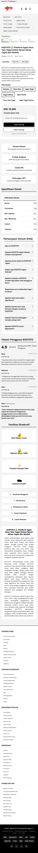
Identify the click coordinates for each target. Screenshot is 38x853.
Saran (5, 702)
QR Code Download (9, 813)
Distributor (7, 762)
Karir (5, 645)
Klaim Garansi (7, 686)
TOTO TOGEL (7, 24)
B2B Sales (6, 756)
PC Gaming (6, 712)
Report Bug (7, 816)
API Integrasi (7, 778)
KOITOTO (6, 17)
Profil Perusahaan (9, 636)
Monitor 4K (6, 721)
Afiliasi (5, 750)
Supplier (6, 775)
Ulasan (5, 698)
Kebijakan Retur (8, 683)
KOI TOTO (18, 17)
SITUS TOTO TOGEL (23, 27)
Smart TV (6, 733)
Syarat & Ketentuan (9, 654)
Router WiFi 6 (7, 730)
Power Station (8, 718)
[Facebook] (12, 846)
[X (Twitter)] (21, 846)
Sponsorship (7, 759)
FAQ (4, 692)
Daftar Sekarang (19, 130)
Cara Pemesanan (8, 674)
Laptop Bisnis (7, 715)
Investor (6, 771)
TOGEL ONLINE (22, 24)
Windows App (7, 797)
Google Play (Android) (10, 791)
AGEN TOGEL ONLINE (10, 31)
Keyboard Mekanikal (9, 727)
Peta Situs (22, 833)
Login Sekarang (19, 124)
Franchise (6, 768)
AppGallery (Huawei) (9, 794)
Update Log (7, 806)
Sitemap (6, 664)
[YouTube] (26, 846)
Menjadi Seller (7, 753)
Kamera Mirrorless (9, 737)
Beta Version (7, 803)
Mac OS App (7, 800)
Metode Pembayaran (10, 677)
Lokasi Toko (7, 657)
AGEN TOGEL (20, 21)
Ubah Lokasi (24, 118)
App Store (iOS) (8, 788)
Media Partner (7, 765)
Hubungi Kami (7, 695)
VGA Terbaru (7, 724)
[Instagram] (16, 846)
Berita (5, 648)
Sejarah (5, 642)
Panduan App (7, 809)
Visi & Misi (6, 639)
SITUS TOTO (7, 21)
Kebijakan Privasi (8, 651)
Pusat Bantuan (8, 689)
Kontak (5, 660)
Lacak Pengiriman (9, 680)
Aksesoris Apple (8, 740)
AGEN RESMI (7, 27)
